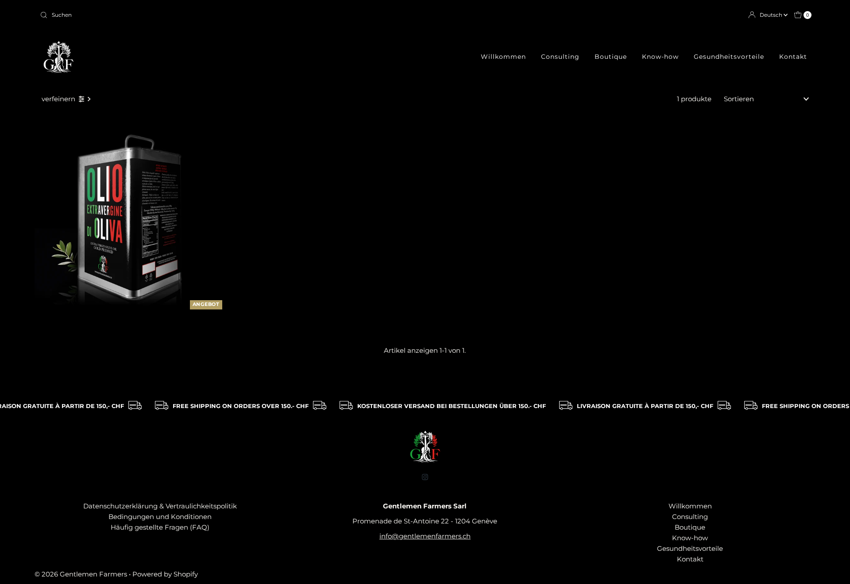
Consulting (560, 57)
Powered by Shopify (165, 574)
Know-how (660, 57)
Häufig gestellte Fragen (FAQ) (160, 527)
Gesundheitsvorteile (729, 57)
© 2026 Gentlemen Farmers (81, 574)
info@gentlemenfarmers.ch (425, 536)
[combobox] (228, 15)
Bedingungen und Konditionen (160, 516)
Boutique (611, 57)
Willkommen (503, 57)
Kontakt (793, 57)
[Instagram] (425, 477)
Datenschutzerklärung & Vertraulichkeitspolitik (160, 506)
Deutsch (772, 14)
